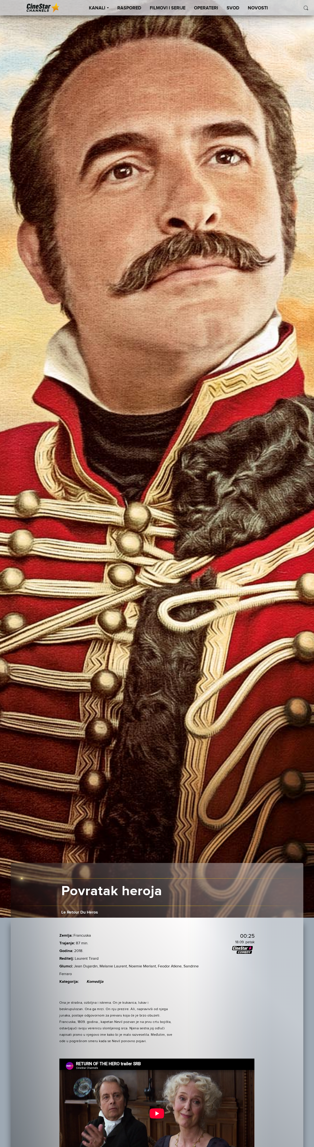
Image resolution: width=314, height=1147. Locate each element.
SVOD (233, 8)
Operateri (206, 8)
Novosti (258, 8)
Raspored (129, 8)
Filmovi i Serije (167, 8)
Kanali (97, 8)
